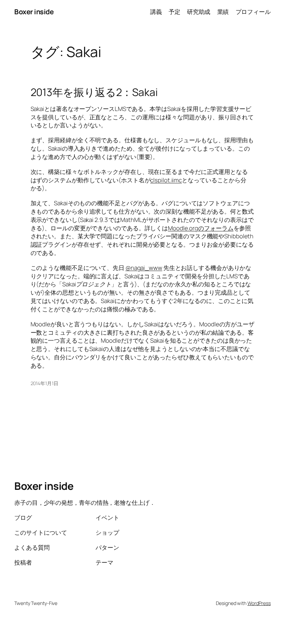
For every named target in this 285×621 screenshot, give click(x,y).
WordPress (259, 603)
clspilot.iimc (166, 180)
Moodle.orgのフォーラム (200, 228)
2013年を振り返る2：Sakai (94, 92)
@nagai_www (143, 268)
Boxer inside (34, 11)
